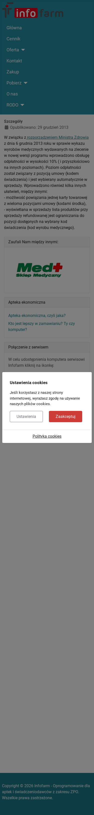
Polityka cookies (47, 436)
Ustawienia (26, 416)
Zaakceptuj (65, 416)
